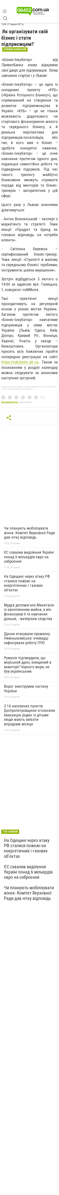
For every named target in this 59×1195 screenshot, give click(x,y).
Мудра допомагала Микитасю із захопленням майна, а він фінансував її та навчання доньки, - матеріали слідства (29, 612)
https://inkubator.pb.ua (20, 362)
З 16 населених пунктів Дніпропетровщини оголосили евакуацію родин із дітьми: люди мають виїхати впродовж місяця (29, 715)
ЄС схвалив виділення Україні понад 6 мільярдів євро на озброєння (29, 557)
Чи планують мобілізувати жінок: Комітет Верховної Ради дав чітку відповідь (29, 533)
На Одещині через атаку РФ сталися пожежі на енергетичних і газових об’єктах (27, 583)
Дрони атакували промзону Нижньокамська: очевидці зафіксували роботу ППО (27, 638)
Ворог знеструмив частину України (26, 688)
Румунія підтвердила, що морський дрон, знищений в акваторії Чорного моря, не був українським (27, 665)
